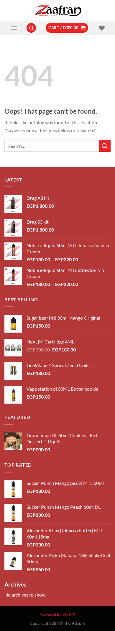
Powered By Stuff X (57, 614)
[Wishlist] (101, 28)
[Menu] (13, 28)
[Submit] (105, 145)
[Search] (31, 28)
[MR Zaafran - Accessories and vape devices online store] (57, 10)
